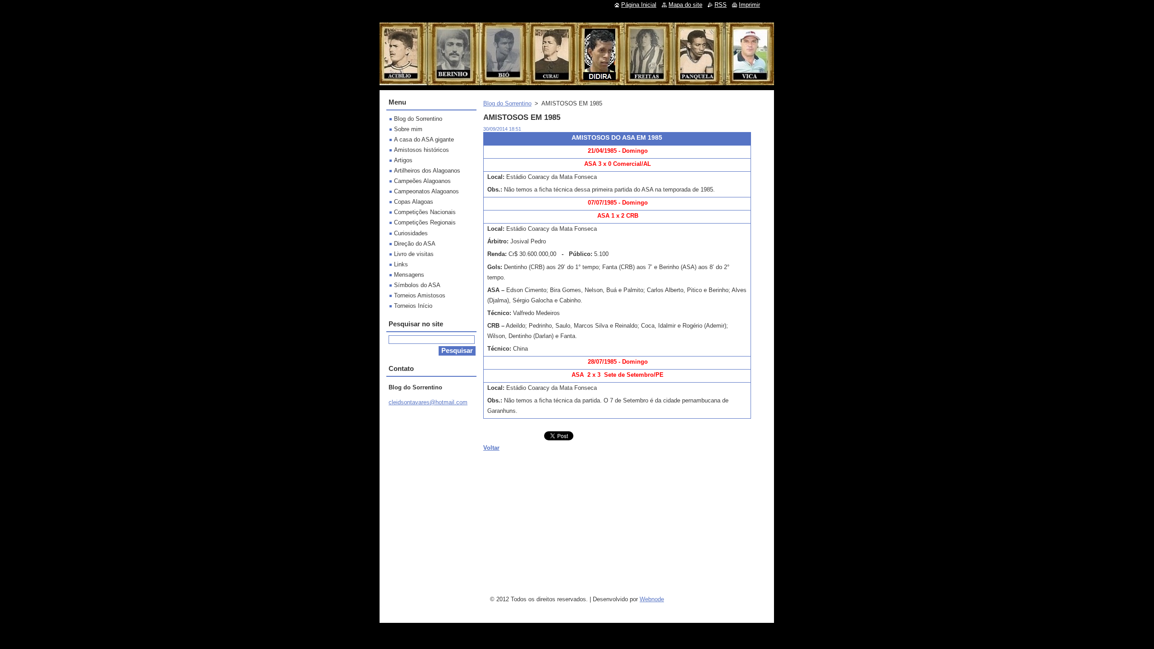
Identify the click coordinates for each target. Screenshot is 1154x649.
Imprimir (749, 4)
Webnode (652, 599)
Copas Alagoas (413, 201)
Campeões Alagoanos (422, 181)
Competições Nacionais (425, 212)
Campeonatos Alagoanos (426, 191)
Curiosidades (411, 233)
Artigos (403, 160)
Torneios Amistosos (419, 295)
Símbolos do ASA (417, 285)
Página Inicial (638, 4)
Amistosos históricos (421, 149)
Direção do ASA (414, 243)
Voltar (491, 447)
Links (401, 264)
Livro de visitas (414, 254)
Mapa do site (685, 4)
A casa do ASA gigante (424, 139)
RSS (720, 4)
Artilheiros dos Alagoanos (427, 170)
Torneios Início (413, 305)
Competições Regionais (425, 222)
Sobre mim (408, 129)
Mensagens (409, 274)
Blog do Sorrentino (507, 103)
